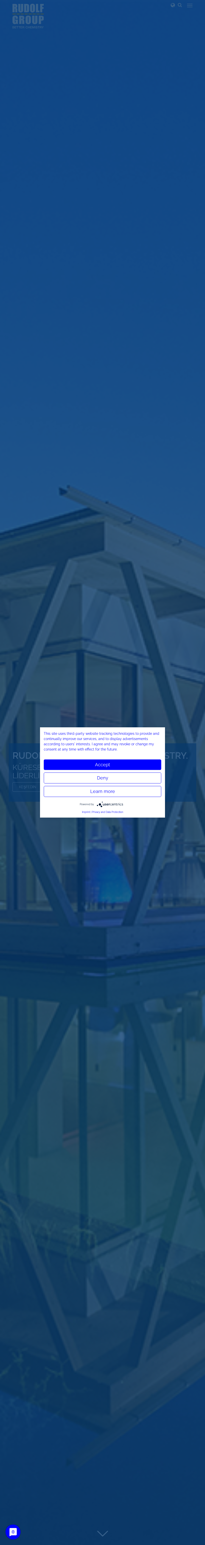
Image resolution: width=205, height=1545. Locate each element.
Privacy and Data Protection (107, 812)
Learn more (102, 791)
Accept (102, 764)
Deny (102, 777)
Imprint (86, 812)
